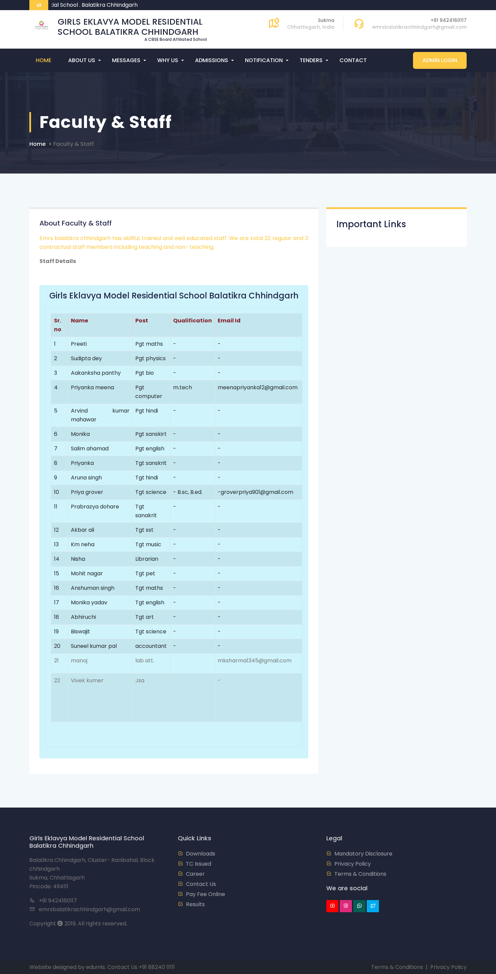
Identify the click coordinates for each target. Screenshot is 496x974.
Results (195, 904)
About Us (81, 60)
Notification (264, 60)
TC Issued (198, 864)
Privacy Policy (352, 864)
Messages (126, 60)
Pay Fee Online (205, 894)
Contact (353, 60)
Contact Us (201, 884)
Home (43, 60)
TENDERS (311, 60)
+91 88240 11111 (157, 967)
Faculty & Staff (73, 144)
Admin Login (439, 60)
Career (195, 874)
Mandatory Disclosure (363, 854)
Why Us (167, 60)
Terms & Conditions (360, 874)
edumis (95, 967)
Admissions (211, 60)
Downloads (200, 854)
